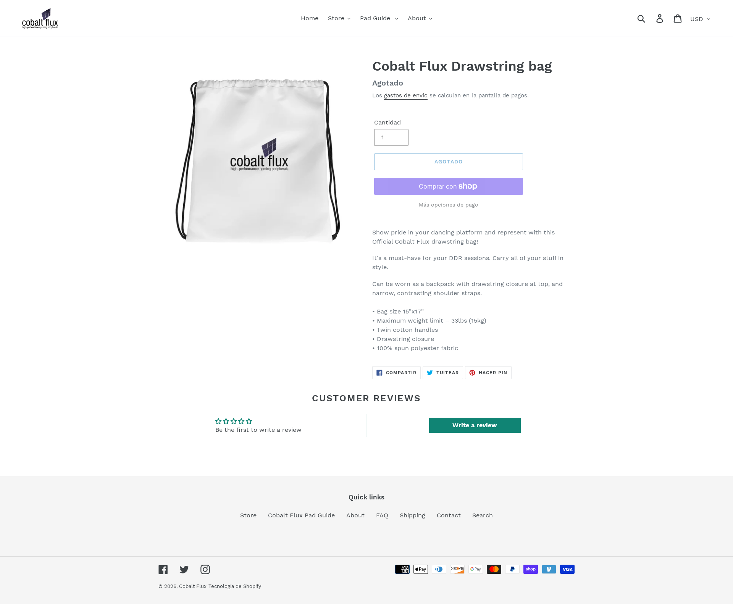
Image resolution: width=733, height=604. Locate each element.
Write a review (474, 425)
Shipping (412, 515)
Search (482, 515)
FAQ (382, 515)
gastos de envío (406, 95)
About (355, 515)
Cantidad (387, 122)
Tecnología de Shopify (234, 586)
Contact (449, 515)
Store (248, 515)
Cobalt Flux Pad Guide (301, 515)
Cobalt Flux (193, 586)
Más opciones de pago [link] (448, 205)
